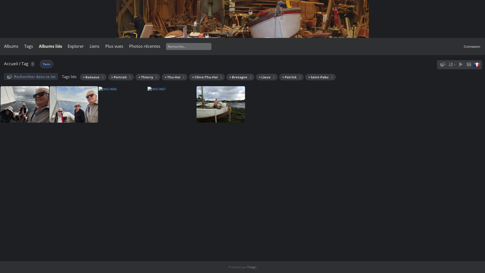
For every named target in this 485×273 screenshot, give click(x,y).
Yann (46, 64)
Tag (24, 63)
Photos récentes (144, 46)
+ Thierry (147, 77)
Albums (11, 46)
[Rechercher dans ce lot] (443, 64)
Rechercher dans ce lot (35, 76)
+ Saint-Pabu (320, 77)
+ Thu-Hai (174, 77)
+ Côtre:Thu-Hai (207, 77)
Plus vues (114, 46)
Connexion (472, 46)
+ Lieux (267, 77)
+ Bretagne (240, 77)
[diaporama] (461, 64)
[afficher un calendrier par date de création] (469, 64)
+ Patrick (291, 77)
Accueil (11, 63)
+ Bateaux (93, 77)
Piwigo (251, 267)
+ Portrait (121, 77)
